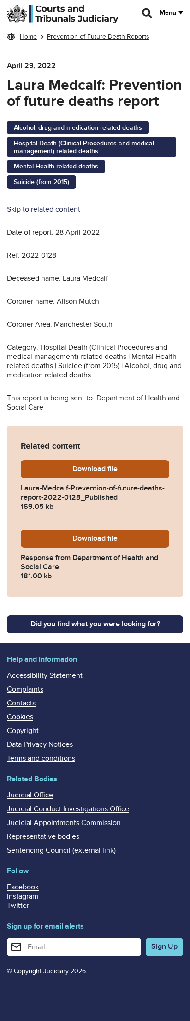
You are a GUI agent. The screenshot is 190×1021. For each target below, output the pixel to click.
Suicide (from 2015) (41, 182)
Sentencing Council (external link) (61, 850)
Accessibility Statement (45, 675)
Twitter (18, 905)
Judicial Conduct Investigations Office (68, 808)
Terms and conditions (41, 758)
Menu (168, 13)
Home (28, 36)
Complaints (25, 689)
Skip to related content (43, 209)
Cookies (20, 716)
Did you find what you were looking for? (95, 624)
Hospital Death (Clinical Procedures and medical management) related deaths (84, 147)
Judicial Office (30, 795)
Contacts (21, 703)
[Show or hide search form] (147, 13)
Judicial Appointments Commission (64, 822)
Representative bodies (43, 836)
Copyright (23, 730)
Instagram (22, 896)
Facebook (23, 887)
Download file (120, 468)
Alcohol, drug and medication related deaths (78, 128)
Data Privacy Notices (40, 744)
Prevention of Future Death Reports (98, 36)
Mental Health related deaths (56, 166)
